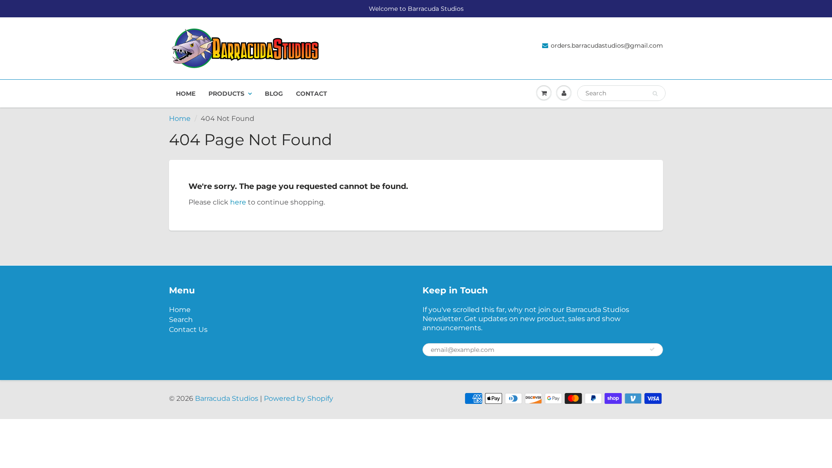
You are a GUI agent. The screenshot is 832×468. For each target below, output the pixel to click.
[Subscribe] (652, 349)
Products (226, 94)
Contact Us (188, 329)
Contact (311, 94)
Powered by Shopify (298, 398)
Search (181, 319)
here (238, 202)
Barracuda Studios (226, 398)
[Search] (655, 94)
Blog (274, 94)
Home (185, 94)
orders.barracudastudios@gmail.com (607, 45)
